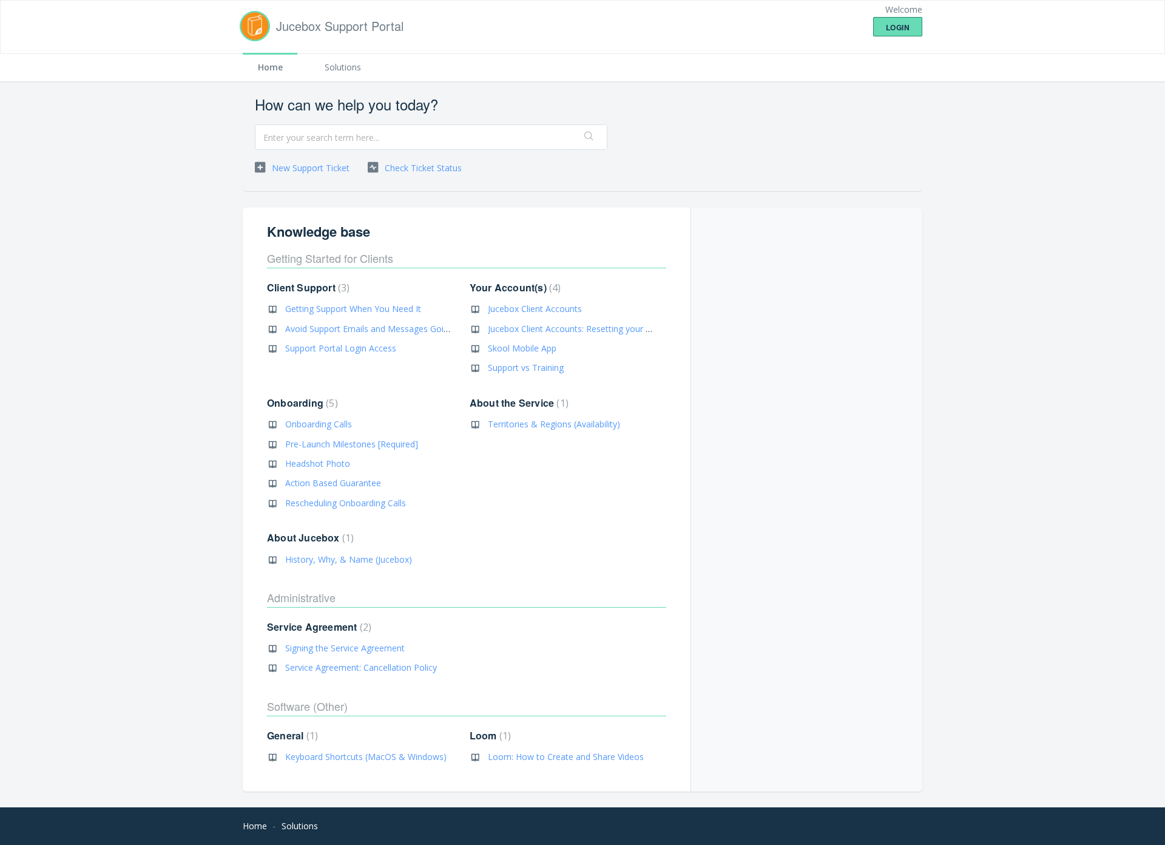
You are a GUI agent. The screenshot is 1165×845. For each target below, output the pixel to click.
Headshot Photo (317, 463)
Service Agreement (317, 627)
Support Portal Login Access (340, 348)
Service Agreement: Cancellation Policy (361, 667)
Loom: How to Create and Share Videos (566, 756)
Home (270, 67)
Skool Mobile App (522, 348)
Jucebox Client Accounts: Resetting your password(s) (591, 328)
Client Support (306, 287)
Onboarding (301, 403)
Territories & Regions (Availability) (554, 424)
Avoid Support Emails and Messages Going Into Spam (390, 328)
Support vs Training (526, 367)
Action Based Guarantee (333, 483)
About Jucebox (309, 538)
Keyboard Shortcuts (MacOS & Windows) (366, 756)
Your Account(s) (514, 287)
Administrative (301, 597)
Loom (489, 735)
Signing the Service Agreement (345, 648)
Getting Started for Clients (330, 258)
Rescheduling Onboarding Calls (345, 503)
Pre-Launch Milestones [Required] (351, 444)
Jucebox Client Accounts (535, 308)
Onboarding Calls (318, 424)
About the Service (518, 403)
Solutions (343, 67)
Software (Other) (307, 706)
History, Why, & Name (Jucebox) (348, 559)
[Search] (589, 137)
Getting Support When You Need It (353, 308)
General (291, 735)
